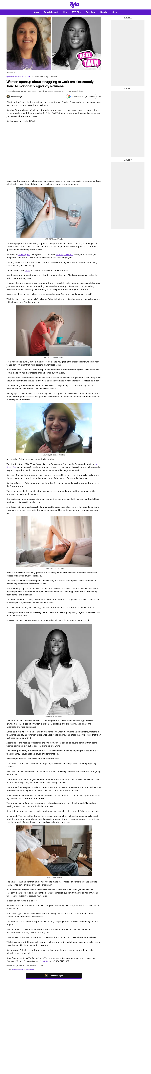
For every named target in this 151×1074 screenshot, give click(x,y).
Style (115, 12)
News (36, 12)
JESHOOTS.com (51, 239)
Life (65, 12)
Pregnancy (30, 969)
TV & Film (76, 12)
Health (23, 969)
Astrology (90, 12)
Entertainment (51, 12)
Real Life (15, 969)
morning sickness (64, 254)
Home (9, 72)
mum (27, 270)
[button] (99, 96)
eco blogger (24, 254)
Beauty (103, 12)
